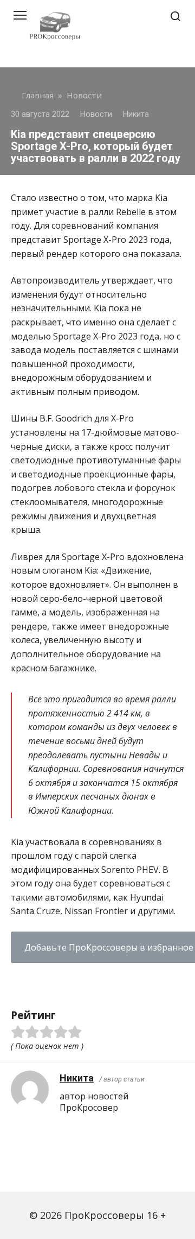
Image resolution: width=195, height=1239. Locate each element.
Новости (96, 114)
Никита (77, 1078)
